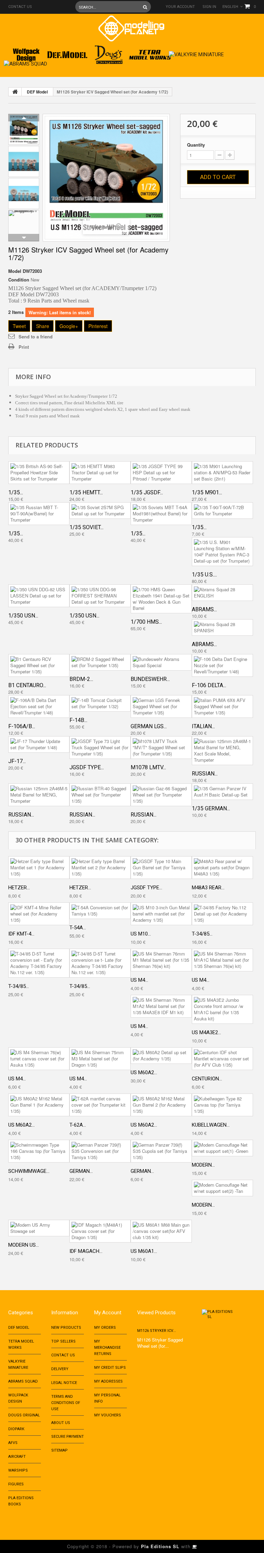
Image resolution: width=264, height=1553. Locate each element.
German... (81, 1171)
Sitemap (59, 1450)
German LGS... (149, 726)
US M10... (141, 934)
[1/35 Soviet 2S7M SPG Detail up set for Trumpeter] (100, 510)
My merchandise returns (107, 1347)
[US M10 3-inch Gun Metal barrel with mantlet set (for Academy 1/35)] (161, 913)
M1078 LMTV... (148, 767)
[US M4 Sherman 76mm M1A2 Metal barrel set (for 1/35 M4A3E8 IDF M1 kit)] (161, 1006)
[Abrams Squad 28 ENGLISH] (222, 592)
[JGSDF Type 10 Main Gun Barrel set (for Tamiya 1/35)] (161, 867)
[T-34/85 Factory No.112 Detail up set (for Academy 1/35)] (222, 913)
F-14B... (78, 720)
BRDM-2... (81, 679)
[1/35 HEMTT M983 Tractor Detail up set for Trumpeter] (100, 472)
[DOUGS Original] (108, 52)
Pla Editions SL (160, 1546)
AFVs (13, 1443)
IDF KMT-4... (21, 934)
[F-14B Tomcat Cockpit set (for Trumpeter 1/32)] (100, 703)
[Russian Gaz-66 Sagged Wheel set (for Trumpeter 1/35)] (161, 794)
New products (66, 1327)
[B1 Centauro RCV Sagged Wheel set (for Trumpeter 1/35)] (38, 665)
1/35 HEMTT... (86, 492)
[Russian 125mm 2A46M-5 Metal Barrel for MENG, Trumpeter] (38, 794)
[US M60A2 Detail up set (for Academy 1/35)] (161, 1055)
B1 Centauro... (27, 685)
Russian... (205, 773)
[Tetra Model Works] (149, 52)
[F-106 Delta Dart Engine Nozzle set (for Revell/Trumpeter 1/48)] (222, 665)
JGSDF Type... (86, 767)
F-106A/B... (21, 726)
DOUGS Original (24, 1415)
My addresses (108, 1381)
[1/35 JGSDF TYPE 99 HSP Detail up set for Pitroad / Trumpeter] (161, 472)
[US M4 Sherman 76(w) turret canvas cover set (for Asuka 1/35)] (38, 1058)
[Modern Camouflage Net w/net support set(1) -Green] (222, 1148)
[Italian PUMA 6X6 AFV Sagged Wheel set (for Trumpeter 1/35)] (222, 706)
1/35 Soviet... (86, 527)
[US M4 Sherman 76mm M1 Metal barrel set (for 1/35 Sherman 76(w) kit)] (161, 960)
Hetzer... (19, 887)
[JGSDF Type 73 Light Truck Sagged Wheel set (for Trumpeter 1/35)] (100, 747)
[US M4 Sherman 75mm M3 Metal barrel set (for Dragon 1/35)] (100, 1058)
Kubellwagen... (211, 1125)
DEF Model (37, 92)
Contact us (20, 6)
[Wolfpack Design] (26, 52)
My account (107, 1312)
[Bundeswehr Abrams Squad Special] (161, 662)
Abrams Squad (23, 1381)
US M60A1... (144, 1251)
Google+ (68, 326)
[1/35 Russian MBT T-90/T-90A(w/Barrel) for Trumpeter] (38, 513)
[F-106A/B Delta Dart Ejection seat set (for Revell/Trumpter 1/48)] (38, 706)
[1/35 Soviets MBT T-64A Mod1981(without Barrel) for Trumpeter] (161, 513)
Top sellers (63, 1341)
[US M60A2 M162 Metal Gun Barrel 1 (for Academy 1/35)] (38, 1105)
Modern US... (23, 1245)
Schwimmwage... (29, 1171)
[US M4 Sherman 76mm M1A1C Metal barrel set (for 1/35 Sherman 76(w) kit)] (222, 960)
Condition (18, 280)
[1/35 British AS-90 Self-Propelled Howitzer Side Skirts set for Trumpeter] (38, 472)
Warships (18, 1470)
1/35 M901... (207, 492)
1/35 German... (211, 808)
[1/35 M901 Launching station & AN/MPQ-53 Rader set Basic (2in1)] (222, 472)
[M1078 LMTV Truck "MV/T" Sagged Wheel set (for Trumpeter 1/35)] (161, 747)
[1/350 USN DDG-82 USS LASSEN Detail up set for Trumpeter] (38, 595)
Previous (23, 117)
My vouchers (107, 1415)
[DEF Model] (67, 52)
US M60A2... (144, 1072)
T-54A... (77, 927)
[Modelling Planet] (131, 28)
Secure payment (67, 1436)
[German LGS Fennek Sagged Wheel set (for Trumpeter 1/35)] (161, 706)
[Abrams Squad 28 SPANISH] (222, 627)
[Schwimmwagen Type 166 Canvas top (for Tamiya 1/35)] (38, 1151)
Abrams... (204, 609)
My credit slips (110, 1367)
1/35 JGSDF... (147, 492)
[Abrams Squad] (25, 62)
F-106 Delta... (209, 685)
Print (24, 347)
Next (23, 237)
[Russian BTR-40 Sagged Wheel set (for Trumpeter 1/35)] (100, 794)
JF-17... (17, 761)
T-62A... (77, 1125)
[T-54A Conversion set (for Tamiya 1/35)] (100, 910)
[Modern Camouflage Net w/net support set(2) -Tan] (222, 1188)
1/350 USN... (23, 615)
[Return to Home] (15, 92)
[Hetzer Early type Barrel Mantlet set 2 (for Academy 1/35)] (100, 867)
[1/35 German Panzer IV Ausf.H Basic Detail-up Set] (222, 791)
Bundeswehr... (150, 679)
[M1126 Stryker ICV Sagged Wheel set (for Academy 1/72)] (23, 129)
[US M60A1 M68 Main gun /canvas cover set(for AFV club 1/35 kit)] (161, 1231)
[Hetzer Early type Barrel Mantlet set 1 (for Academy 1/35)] (38, 867)
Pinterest (98, 326)
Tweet (19, 326)
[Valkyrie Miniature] (196, 52)
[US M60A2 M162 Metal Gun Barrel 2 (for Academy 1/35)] (161, 1105)
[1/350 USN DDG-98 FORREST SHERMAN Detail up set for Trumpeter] (100, 595)
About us (60, 1423)
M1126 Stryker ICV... (156, 1330)
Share (42, 326)
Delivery (59, 1369)
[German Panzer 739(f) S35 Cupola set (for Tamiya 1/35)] (161, 1151)
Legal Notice (64, 1383)
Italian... (203, 726)
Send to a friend (36, 336)
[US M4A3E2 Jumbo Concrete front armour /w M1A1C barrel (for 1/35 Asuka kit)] (222, 1009)
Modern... (203, 1165)
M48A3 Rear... (208, 887)
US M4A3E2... (206, 1032)
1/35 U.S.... (204, 574)
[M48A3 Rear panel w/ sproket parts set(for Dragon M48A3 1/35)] (222, 867)
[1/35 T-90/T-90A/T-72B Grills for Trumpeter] (222, 510)
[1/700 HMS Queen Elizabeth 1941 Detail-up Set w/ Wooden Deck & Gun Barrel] (161, 598)
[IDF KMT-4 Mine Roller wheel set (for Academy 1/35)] (38, 913)
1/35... (15, 492)
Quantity (196, 145)
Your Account (180, 6)
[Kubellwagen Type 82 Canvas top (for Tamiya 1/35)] (222, 1105)
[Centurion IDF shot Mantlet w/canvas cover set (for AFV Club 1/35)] (222, 1058)
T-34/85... (202, 934)
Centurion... (207, 1079)
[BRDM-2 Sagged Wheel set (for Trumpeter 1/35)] (100, 662)
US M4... (139, 980)
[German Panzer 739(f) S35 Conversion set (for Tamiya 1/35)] (100, 1151)
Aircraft (17, 1456)
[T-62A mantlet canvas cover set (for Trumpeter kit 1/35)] (100, 1105)
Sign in (209, 6)
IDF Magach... (85, 1251)
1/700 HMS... (146, 622)
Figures (16, 1484)
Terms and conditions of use (65, 1402)
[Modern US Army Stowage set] (38, 1228)
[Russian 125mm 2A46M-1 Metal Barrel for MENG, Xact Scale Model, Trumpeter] (222, 750)
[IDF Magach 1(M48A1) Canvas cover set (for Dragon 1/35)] (100, 1231)
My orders (105, 1327)
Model (14, 271)
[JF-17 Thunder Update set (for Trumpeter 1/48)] (38, 744)
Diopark (16, 1429)
